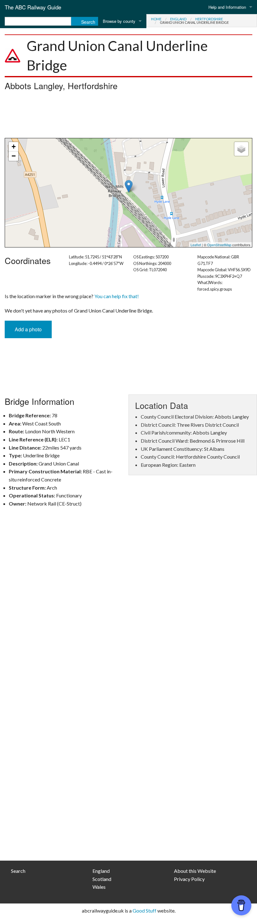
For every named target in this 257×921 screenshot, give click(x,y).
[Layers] (241, 149)
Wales (99, 887)
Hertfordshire (209, 19)
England (178, 19)
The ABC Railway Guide (33, 7)
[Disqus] (128, 603)
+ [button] (14, 146)
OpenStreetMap (219, 244)
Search (18, 871)
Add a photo (28, 329)
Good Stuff (144, 910)
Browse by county (119, 21)
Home (156, 19)
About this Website (195, 871)
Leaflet (196, 244)
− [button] (14, 156)
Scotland (101, 879)
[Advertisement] (128, 116)
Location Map (127, 192)
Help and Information (227, 7)
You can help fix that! (116, 296)
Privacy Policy (189, 879)
